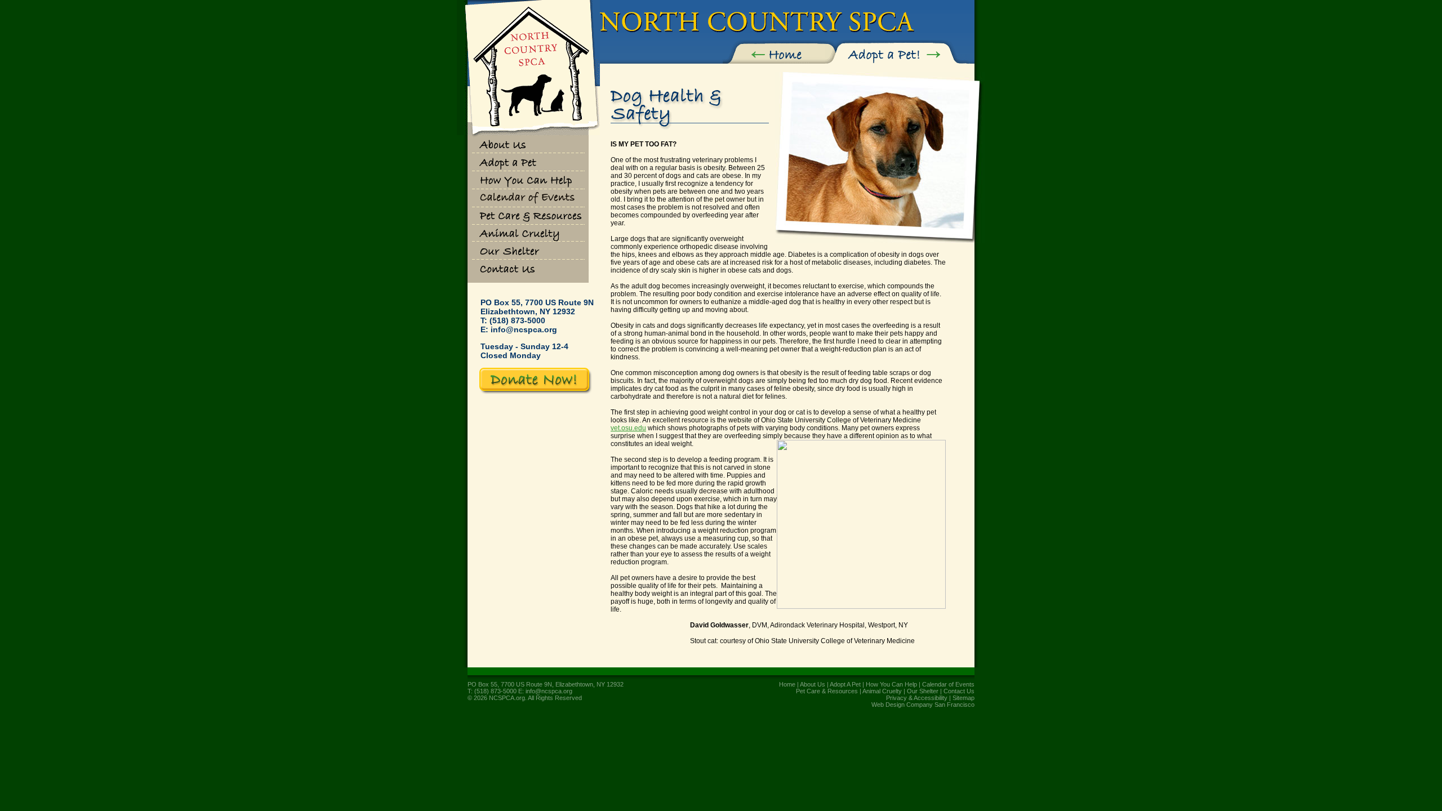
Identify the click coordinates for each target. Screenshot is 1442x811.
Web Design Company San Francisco (922, 704)
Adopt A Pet (845, 684)
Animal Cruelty (882, 691)
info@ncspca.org (524, 329)
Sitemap (963, 697)
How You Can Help (891, 684)
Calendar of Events (948, 684)
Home (787, 684)
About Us (812, 684)
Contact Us (958, 691)
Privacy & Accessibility (916, 697)
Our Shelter (922, 691)
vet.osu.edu (628, 428)
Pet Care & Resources (827, 691)
